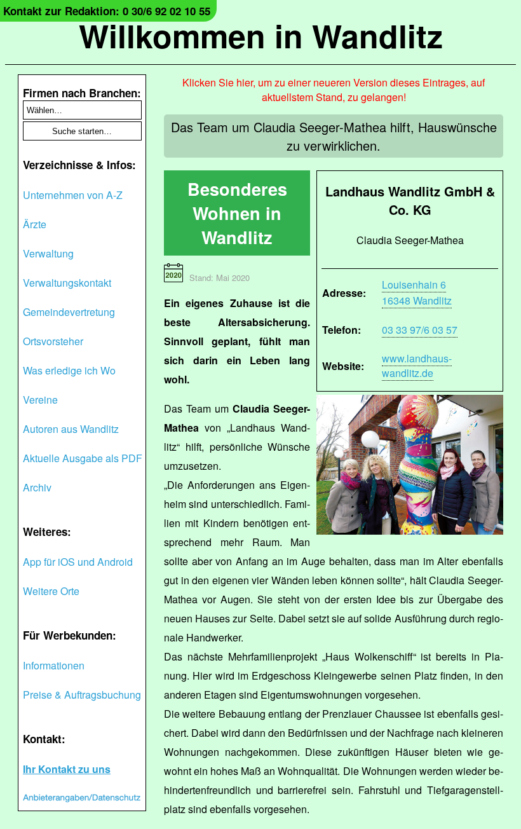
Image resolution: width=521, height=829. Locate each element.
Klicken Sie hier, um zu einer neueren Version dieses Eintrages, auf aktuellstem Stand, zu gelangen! (333, 89)
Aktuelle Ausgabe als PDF (82, 458)
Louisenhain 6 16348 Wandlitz (417, 292)
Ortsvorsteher (53, 341)
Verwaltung (48, 253)
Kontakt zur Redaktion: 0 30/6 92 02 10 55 (106, 10)
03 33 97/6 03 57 (419, 329)
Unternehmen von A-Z (73, 195)
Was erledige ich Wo (69, 370)
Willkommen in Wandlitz (261, 35)
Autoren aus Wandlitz (71, 428)
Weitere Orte (51, 591)
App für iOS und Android (78, 561)
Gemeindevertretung (69, 312)
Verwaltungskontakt (67, 282)
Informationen (54, 665)
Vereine (40, 399)
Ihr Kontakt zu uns (67, 769)
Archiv (37, 487)
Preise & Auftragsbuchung (82, 694)
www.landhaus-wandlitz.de (417, 365)
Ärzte (34, 224)
